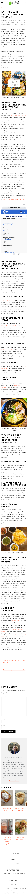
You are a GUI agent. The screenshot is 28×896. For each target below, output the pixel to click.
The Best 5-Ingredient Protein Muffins (14, 670)
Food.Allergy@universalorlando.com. (14, 199)
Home (3, 8)
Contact (14, 884)
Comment (4, 696)
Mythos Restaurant (7, 349)
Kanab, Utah (15, 634)
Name (3, 719)
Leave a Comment (20, 24)
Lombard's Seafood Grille (8, 325)
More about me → (14, 781)
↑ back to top (14, 853)
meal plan (9, 8)
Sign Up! (6, 873)
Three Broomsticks (7, 300)
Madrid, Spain (16, 620)
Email (3, 725)
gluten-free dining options (18, 115)
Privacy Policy (14, 863)
